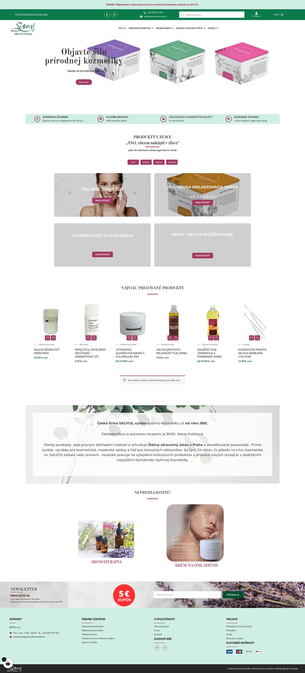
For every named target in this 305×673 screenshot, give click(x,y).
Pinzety (246, 344)
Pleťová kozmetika (47, 344)
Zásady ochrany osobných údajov (98, 638)
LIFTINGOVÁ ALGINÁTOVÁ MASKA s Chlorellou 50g (130, 353)
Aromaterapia (106, 561)
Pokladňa (231, 630)
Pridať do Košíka (134, 337)
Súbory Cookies (89, 642)
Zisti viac (84, 82)
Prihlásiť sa (256, 16)
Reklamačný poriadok (92, 630)
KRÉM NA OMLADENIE (196, 565)
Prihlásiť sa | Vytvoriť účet (239, 626)
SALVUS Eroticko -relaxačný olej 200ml (171, 351)
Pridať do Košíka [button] (53, 337)
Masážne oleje (167, 344)
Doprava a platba (234, 638)
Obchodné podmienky (93, 626)
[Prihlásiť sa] (256, 13)
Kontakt (158, 634)
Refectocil (84, 344)
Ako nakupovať (161, 626)
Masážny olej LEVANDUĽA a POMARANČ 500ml (209, 353)
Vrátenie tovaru (89, 634)
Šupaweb (293, 668)
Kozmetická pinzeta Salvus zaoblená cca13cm (252, 353)
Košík (229, 634)
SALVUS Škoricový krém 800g (46, 351)
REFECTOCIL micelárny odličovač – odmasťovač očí (90, 353)
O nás (157, 630)
